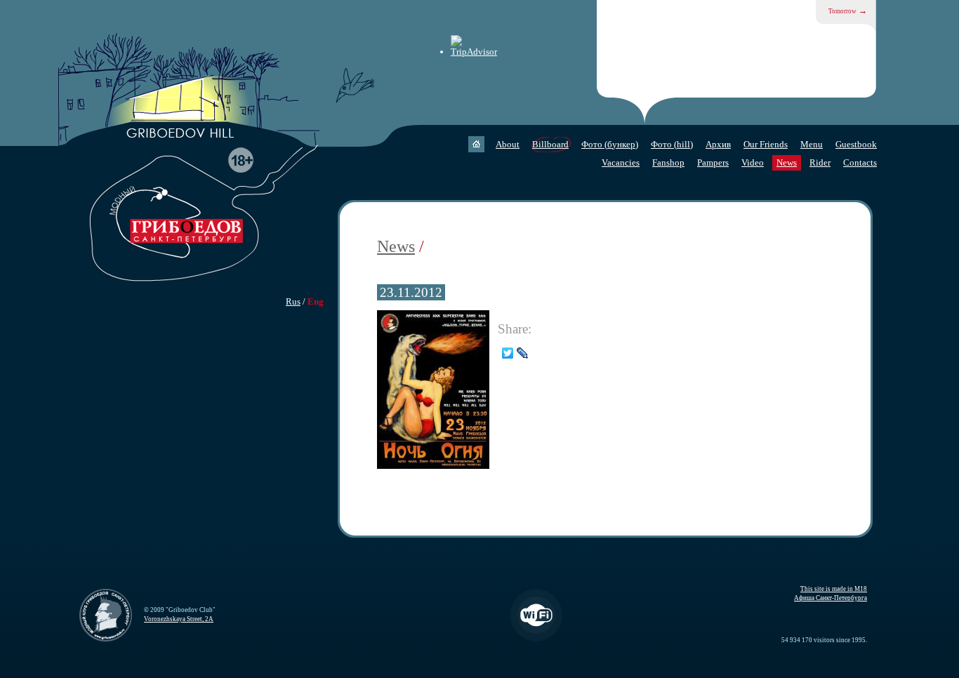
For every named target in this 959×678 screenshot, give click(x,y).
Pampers (713, 162)
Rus (293, 301)
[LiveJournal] (522, 353)
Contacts (860, 162)
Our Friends (765, 144)
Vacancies (621, 162)
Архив (718, 144)
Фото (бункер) (609, 144)
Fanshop (668, 162)
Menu (811, 144)
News (786, 162)
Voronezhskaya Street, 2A (178, 619)
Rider (820, 162)
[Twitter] (508, 353)
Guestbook (856, 144)
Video (752, 162)
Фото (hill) (672, 144)
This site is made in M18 (833, 588)
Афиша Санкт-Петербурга (830, 597)
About (508, 144)
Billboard (550, 144)
